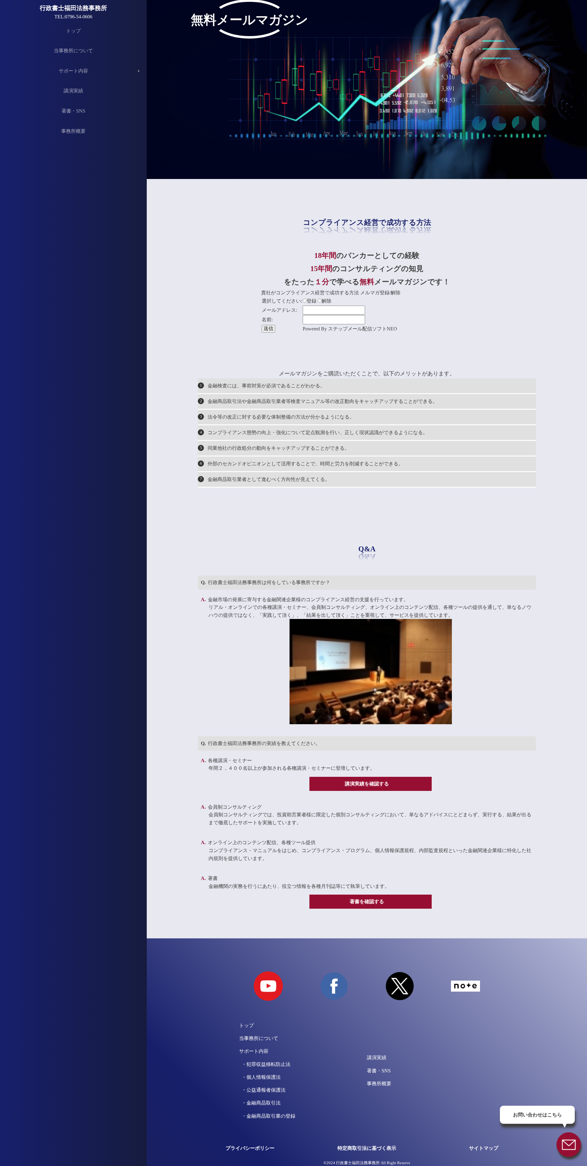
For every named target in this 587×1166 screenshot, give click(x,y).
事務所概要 (73, 131)
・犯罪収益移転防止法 (264, 1064)
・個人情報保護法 (260, 1077)
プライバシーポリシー (250, 1148)
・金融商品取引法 (260, 1102)
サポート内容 (73, 70)
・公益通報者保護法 (262, 1090)
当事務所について (73, 50)
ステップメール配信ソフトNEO (362, 328)
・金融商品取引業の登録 (267, 1116)
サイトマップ (483, 1148)
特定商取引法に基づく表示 (367, 1148)
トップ (73, 30)
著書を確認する (367, 901)
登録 (311, 301)
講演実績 (73, 90)
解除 (326, 301)
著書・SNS (73, 111)
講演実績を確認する (367, 783)
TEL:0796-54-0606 (73, 16)
